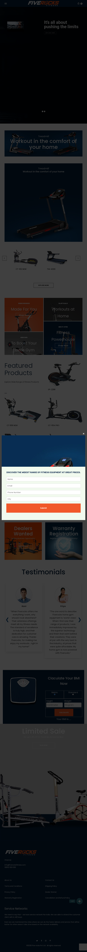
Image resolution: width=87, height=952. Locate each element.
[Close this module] (83, 433)
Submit (43, 508)
